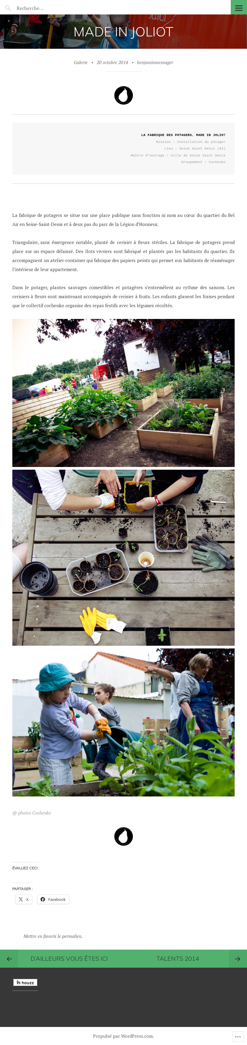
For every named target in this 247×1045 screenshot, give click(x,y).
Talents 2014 (177, 958)
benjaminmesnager (155, 62)
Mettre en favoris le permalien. (53, 936)
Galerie (81, 62)
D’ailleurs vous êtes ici (69, 958)
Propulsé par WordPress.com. (123, 1036)
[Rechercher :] (41, 8)
